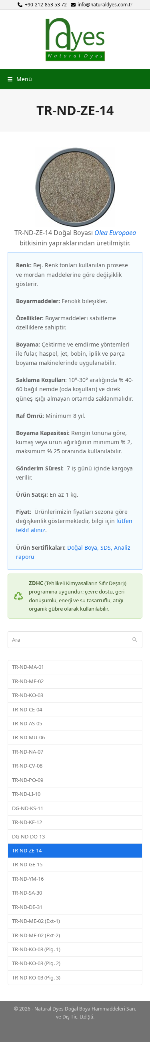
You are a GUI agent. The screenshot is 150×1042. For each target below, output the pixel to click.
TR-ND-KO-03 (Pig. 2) (36, 963)
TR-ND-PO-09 (27, 779)
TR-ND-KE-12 (27, 822)
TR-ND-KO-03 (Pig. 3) (36, 977)
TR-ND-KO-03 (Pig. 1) (36, 949)
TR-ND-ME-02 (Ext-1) (36, 920)
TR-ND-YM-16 (28, 878)
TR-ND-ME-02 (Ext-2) (36, 935)
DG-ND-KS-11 (27, 808)
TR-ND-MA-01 (28, 666)
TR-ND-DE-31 (27, 907)
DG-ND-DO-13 (28, 836)
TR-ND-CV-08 (27, 765)
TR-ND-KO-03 (27, 695)
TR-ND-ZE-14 (27, 850)
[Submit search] (134, 640)
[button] (20, 79)
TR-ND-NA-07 (27, 751)
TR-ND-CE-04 (27, 709)
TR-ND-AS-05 (27, 723)
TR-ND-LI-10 (26, 793)
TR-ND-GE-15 (27, 864)
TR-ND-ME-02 (28, 681)
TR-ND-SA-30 (27, 892)
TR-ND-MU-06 (28, 737)
